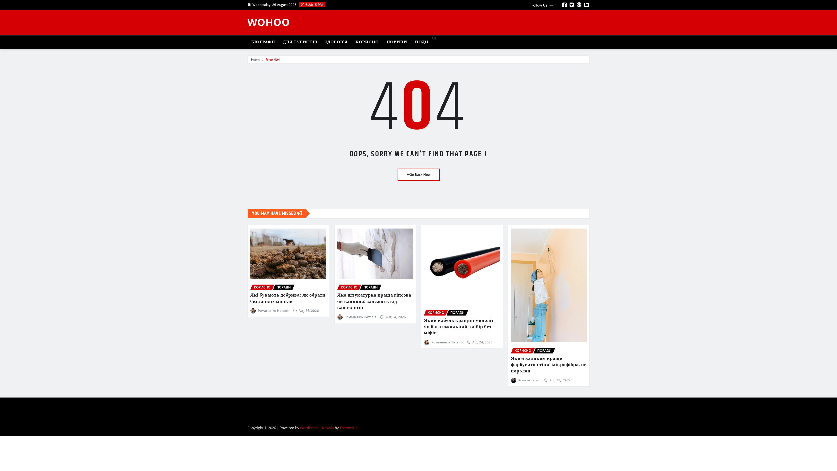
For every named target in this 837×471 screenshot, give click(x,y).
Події (421, 42)
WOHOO (268, 22)
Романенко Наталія (273, 310)
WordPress (309, 427)
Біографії (263, 42)
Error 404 (272, 59)
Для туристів (300, 42)
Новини (397, 42)
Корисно (367, 42)
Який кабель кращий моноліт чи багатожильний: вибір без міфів (459, 327)
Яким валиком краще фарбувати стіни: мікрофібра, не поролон (549, 365)
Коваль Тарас (529, 380)
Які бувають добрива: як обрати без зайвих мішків (287, 298)
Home (255, 59)
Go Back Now (420, 174)
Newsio (328, 427)
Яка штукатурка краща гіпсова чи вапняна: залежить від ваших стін (374, 301)
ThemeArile (349, 427)
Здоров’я (336, 42)
